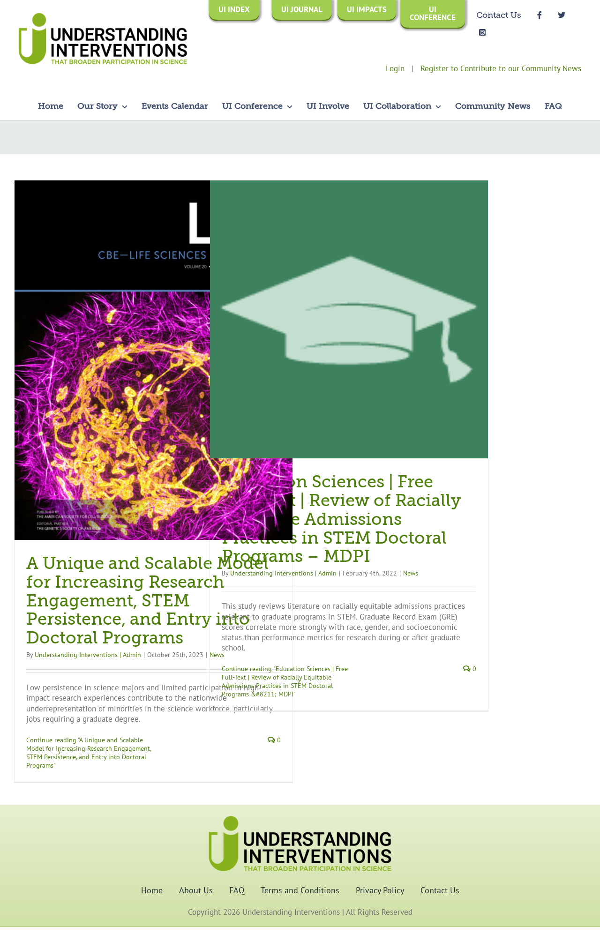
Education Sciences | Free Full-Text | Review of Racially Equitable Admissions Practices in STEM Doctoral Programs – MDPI (341, 519)
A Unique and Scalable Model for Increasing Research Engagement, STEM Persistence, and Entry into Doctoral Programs (147, 601)
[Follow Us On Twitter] (561, 14)
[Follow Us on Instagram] (482, 31)
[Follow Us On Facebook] (539, 14)
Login (395, 68)
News (410, 573)
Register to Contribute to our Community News (500, 68)
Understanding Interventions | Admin (88, 654)
